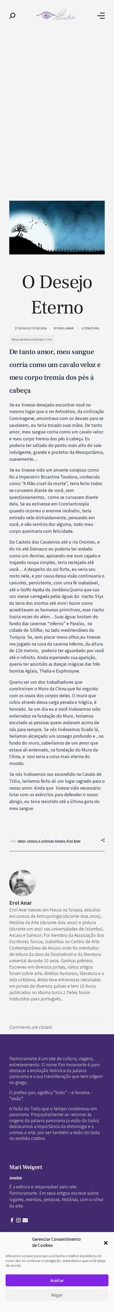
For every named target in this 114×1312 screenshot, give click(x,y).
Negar (57, 1295)
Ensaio (60, 841)
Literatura (90, 328)
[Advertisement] (57, 91)
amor (21, 841)
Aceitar (57, 1280)
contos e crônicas (40, 841)
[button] (105, 1242)
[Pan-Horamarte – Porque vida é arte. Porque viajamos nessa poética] (56, 15)
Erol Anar (66, 328)
